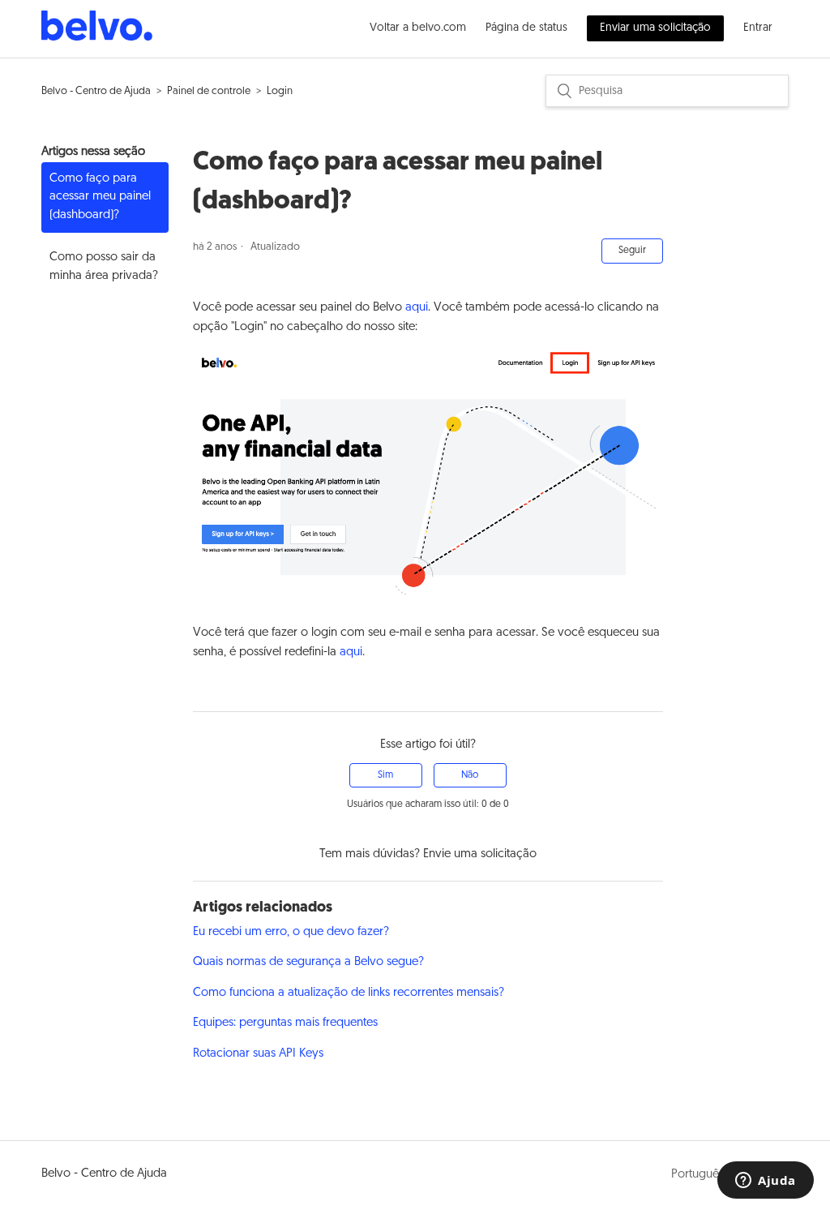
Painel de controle (208, 91)
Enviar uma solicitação (655, 28)
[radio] (385, 775)
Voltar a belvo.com (418, 28)
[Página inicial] (96, 38)
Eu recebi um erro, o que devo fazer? (291, 932)
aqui (416, 308)
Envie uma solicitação (480, 854)
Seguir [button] (632, 250)
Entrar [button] (757, 28)
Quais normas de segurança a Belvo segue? (308, 962)
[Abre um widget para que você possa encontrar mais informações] (765, 1181)
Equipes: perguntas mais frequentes (285, 1023)
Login (280, 91)
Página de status (526, 28)
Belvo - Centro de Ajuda (96, 91)
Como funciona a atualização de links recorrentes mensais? (348, 993)
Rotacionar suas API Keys (258, 1054)
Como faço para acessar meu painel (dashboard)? (100, 197)
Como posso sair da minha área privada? (103, 266)
